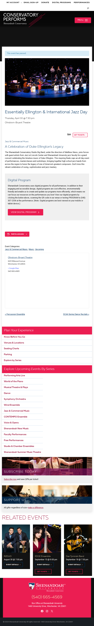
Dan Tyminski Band (75, 556)
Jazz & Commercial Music (16, 249)
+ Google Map (13, 268)
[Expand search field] (88, 8)
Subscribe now (10, 479)
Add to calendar (17, 234)
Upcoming (39, 249)
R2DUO (8, 556)
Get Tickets (79, 135)
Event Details (12, 564)
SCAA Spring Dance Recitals (76, 314)
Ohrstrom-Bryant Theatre (20, 258)
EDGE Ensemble (43, 556)
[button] (83, 20)
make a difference (35, 507)
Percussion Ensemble (15, 314)
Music (31, 249)
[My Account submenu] (21, 2)
